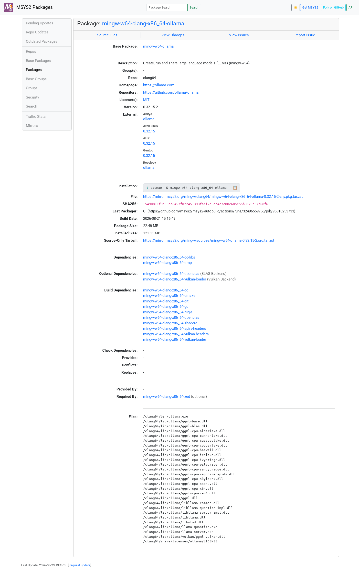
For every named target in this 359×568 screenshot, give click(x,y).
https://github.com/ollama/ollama (171, 92)
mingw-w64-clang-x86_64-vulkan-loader (174, 279)
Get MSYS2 (310, 7)
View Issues (239, 35)
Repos (31, 51)
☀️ (295, 7)
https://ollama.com (158, 85)
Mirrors (32, 125)
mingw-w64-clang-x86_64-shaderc (170, 323)
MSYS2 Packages (34, 7)
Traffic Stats (36, 116)
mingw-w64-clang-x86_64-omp (167, 262)
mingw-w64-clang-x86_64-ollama (143, 23)
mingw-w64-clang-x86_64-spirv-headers (174, 328)
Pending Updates (39, 23)
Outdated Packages (41, 41)
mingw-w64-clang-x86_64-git (166, 301)
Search (194, 7)
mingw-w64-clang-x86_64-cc (165, 290)
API (350, 7)
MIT (146, 100)
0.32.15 (149, 131)
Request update (79, 565)
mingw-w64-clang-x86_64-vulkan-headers (176, 334)
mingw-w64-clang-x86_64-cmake (169, 295)
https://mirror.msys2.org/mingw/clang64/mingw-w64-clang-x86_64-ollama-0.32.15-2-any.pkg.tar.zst (223, 196)
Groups (32, 88)
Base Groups (36, 79)
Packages (34, 70)
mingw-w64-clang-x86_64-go (166, 306)
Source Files (107, 35)
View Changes (173, 35)
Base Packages (38, 61)
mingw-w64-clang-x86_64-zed (166, 396)
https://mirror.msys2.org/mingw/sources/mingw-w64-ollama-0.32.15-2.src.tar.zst (208, 240)
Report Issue (305, 35)
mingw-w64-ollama (158, 46)
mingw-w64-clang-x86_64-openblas (171, 273)
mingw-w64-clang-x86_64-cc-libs (169, 257)
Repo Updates (37, 32)
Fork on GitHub (333, 7)
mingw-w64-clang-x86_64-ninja (167, 312)
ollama (148, 119)
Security (32, 97)
